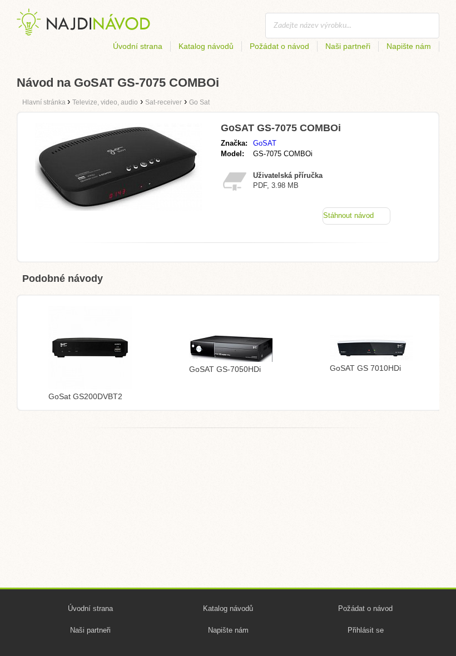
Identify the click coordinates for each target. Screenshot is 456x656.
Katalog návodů (206, 46)
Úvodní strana (137, 46)
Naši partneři (347, 46)
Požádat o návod (279, 46)
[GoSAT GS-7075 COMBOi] (118, 207)
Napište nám (408, 46)
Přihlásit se (366, 630)
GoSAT (264, 143)
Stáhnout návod (348, 215)
